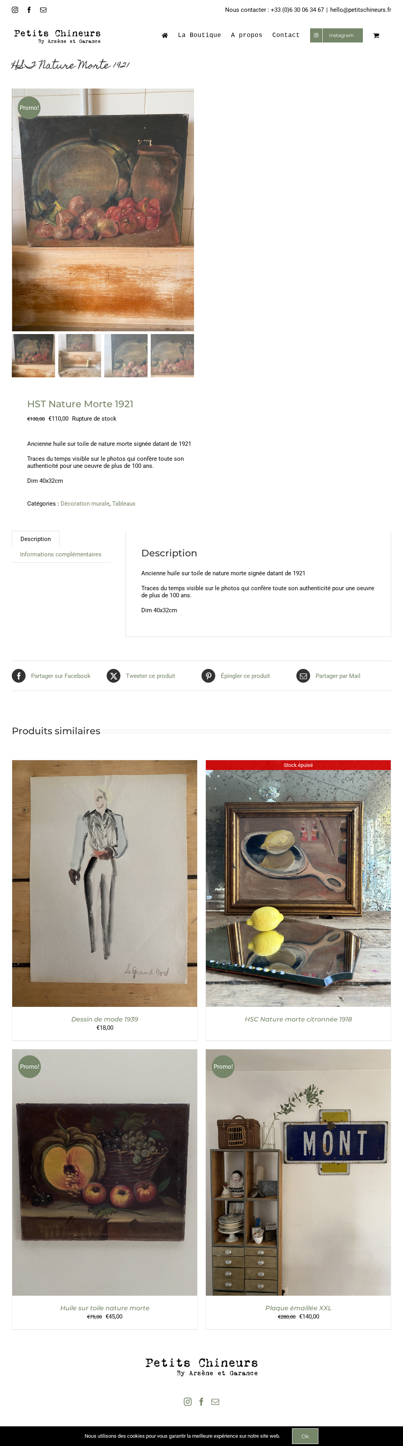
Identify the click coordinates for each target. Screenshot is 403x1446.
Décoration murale (85, 503)
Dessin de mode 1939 (104, 1019)
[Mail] (215, 1402)
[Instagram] (188, 1402)
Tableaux (123, 503)
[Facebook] (201, 1402)
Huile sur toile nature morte (105, 1308)
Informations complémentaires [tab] (61, 554)
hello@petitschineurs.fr (360, 9)
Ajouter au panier (88, 885)
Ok (305, 1436)
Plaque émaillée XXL (298, 1308)
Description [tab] (35, 539)
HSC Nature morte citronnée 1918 (298, 1019)
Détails (137, 885)
